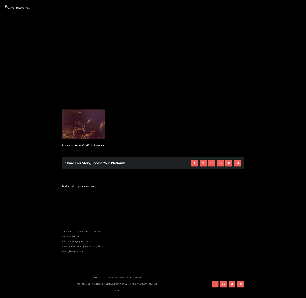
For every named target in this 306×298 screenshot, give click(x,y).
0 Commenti (99, 145)
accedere (72, 186)
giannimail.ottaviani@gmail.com (116, 284)
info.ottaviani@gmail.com (88, 284)
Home (117, 290)
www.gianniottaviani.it (147, 284)
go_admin (69, 145)
